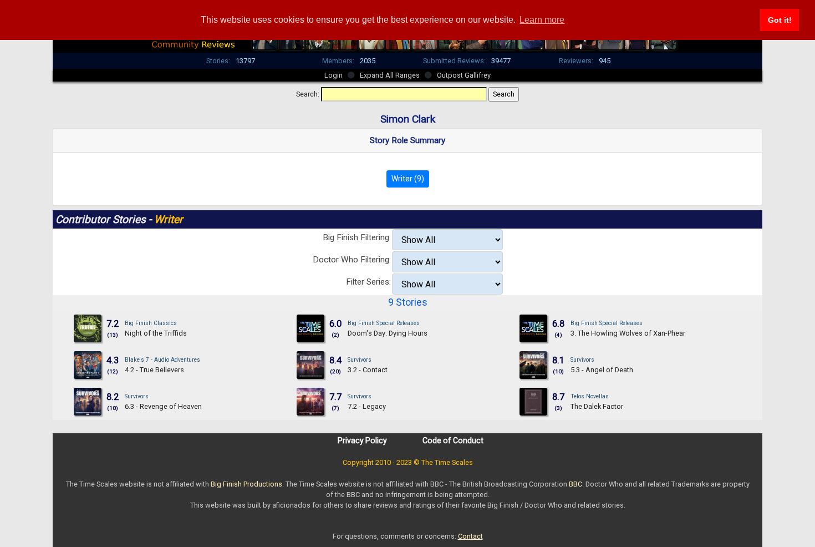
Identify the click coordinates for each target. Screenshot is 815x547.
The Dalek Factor (596, 406)
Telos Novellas (589, 396)
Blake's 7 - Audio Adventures (162, 359)
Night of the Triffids (156, 333)
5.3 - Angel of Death (601, 370)
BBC (575, 484)
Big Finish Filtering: (357, 237)
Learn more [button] (541, 19)
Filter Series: (368, 282)
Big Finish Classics (151, 323)
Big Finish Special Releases (384, 323)
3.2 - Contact (368, 370)
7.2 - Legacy (367, 406)
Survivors (359, 359)
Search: (307, 94)
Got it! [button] (780, 20)
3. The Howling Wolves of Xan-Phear (627, 333)
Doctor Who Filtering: (352, 260)
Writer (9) (407, 178)
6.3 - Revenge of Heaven (163, 406)
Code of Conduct (452, 440)
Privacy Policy (362, 440)
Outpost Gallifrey (464, 75)
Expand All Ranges (390, 75)
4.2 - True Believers (154, 370)
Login (333, 75)
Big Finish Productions (246, 484)
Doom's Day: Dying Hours (387, 333)
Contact (470, 536)
